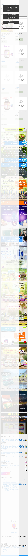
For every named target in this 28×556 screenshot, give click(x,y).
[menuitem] (6, 1)
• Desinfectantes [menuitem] (11, 11)
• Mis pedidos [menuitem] (10, 21)
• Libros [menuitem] (9, 6)
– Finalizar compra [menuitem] (11, 28)
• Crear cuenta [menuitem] (11, 23)
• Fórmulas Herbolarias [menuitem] (12, 7)
